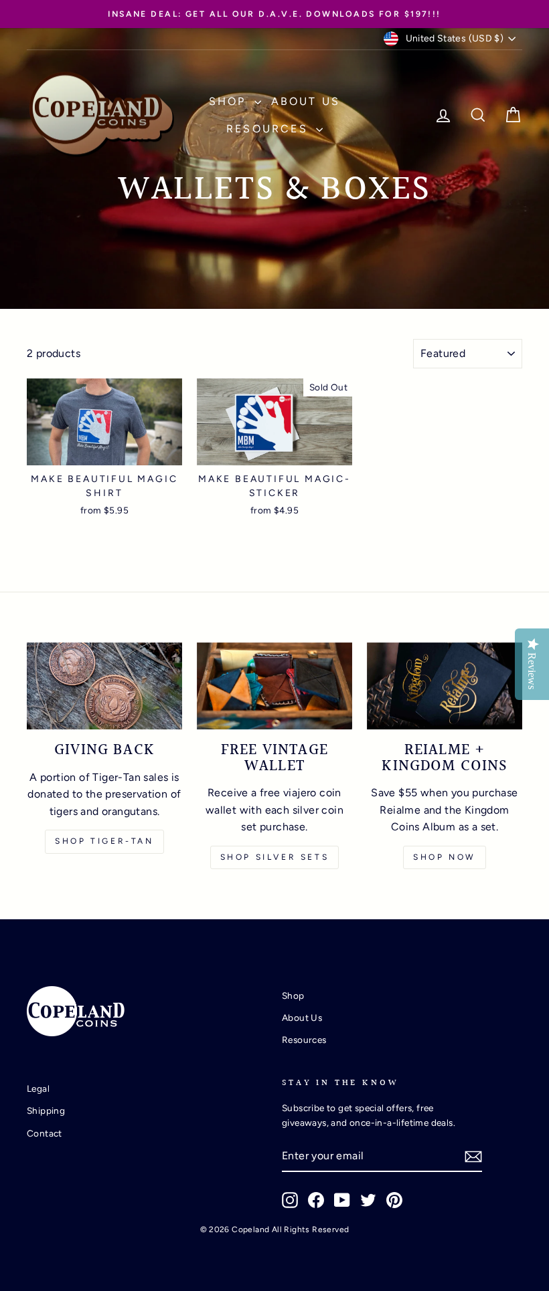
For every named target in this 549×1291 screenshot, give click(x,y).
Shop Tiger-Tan (104, 841)
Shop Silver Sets (274, 857)
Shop (230, 101)
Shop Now (444, 857)
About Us (306, 101)
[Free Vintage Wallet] (274, 686)
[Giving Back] (104, 686)
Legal (38, 1088)
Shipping (46, 1110)
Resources (269, 128)
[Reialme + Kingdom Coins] (444, 685)
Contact (44, 1133)
